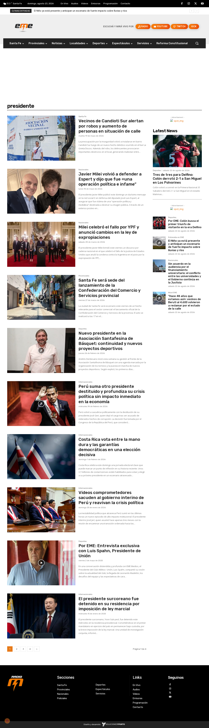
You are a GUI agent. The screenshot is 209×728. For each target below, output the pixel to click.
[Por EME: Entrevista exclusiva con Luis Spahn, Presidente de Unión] (41, 562)
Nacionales (83, 170)
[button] (197, 43)
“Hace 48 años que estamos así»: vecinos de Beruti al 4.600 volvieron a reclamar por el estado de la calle (184, 302)
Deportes (83, 329)
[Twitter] (195, 3)
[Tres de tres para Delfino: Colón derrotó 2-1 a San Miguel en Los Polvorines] (177, 151)
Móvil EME (172, 293)
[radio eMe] (29, 683)
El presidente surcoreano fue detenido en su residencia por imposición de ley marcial (109, 603)
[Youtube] (202, 3)
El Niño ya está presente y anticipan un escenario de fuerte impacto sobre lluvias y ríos (184, 245)
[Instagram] (188, 3)
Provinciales (84, 276)
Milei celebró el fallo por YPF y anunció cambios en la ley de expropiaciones (109, 232)
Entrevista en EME (176, 237)
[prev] (192, 11)
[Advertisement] (104, 68)
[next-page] (37, 649)
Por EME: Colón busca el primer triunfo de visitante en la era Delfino (184, 224)
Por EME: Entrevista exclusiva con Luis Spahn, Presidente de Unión (110, 550)
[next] (197, 11)
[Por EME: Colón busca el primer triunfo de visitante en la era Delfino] (159, 223)
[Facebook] (182, 3)
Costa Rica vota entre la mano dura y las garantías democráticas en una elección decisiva (109, 447)
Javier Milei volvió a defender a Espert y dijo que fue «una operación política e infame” (110, 179)
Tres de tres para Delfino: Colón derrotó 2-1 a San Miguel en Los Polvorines (177, 178)
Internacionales (85, 382)
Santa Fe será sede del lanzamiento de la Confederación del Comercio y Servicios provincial (110, 288)
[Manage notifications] (7, 720)
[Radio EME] (24, 26)
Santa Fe (82, 117)
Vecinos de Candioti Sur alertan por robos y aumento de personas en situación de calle (111, 126)
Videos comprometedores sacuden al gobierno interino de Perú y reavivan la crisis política (111, 497)
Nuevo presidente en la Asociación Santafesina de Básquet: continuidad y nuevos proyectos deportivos (110, 341)
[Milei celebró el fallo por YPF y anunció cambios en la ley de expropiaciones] (41, 244)
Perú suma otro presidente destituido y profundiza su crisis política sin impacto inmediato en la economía (112, 394)
